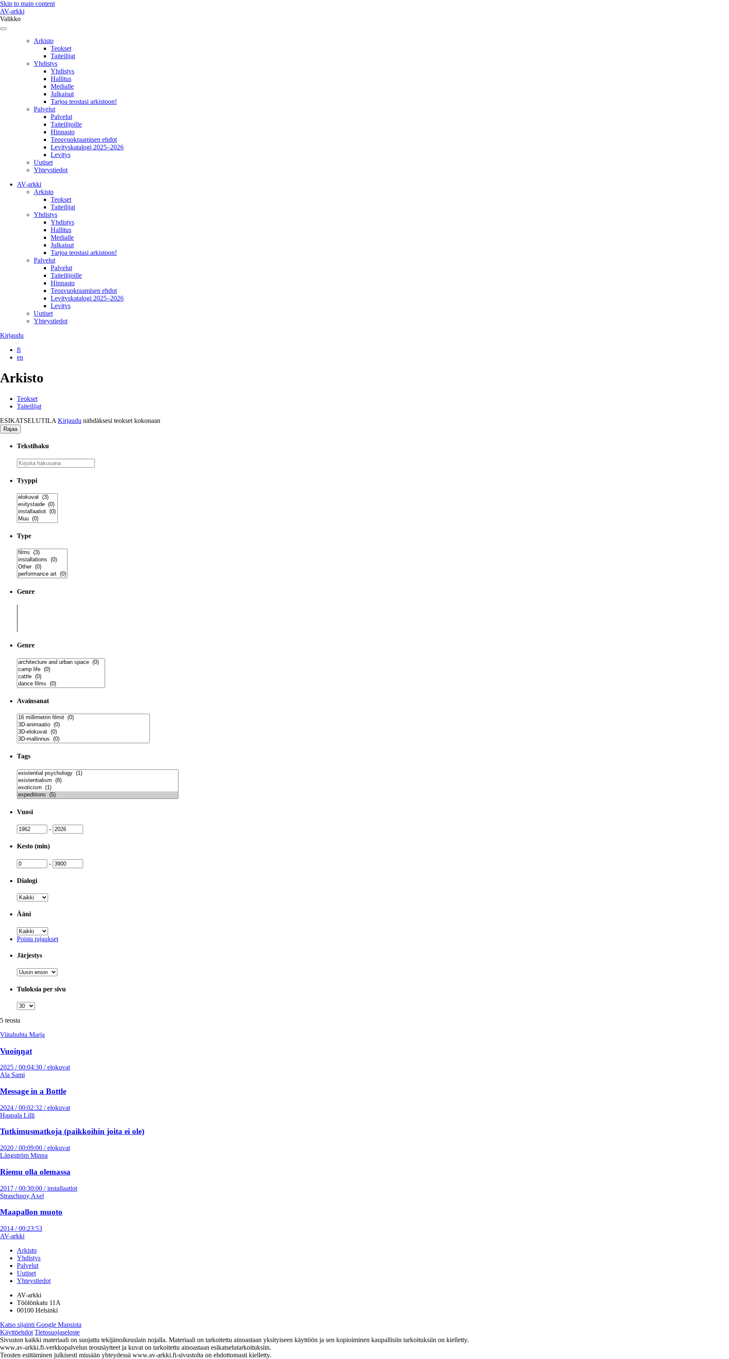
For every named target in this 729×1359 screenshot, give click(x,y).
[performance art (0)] (42, 574)
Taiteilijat (63, 56)
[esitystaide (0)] (37, 504)
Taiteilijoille (66, 124)
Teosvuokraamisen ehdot (84, 139)
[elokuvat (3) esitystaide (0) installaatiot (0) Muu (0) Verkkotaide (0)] (37, 519)
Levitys (60, 154)
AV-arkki (12, 11)
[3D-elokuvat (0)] (83, 732)
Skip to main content (27, 3)
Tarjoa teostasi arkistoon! (84, 101)
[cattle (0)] (61, 676)
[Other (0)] (42, 567)
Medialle (62, 86)
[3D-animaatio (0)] (83, 724)
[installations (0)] (42, 559)
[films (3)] (42, 552)
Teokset (61, 48)
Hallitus (61, 78)
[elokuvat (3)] (37, 497)
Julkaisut (62, 93)
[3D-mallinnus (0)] (83, 739)
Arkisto (44, 40)
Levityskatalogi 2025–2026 (87, 147)
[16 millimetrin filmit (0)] (83, 717)
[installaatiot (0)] (37, 511)
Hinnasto (63, 131)
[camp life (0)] (61, 669)
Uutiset (43, 162)
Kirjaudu (12, 335)
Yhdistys (45, 63)
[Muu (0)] (37, 518)
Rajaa (10, 429)
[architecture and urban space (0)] (61, 662)
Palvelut (44, 109)
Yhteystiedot (51, 169)
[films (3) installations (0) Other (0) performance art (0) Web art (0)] (42, 574)
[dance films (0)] (61, 684)
